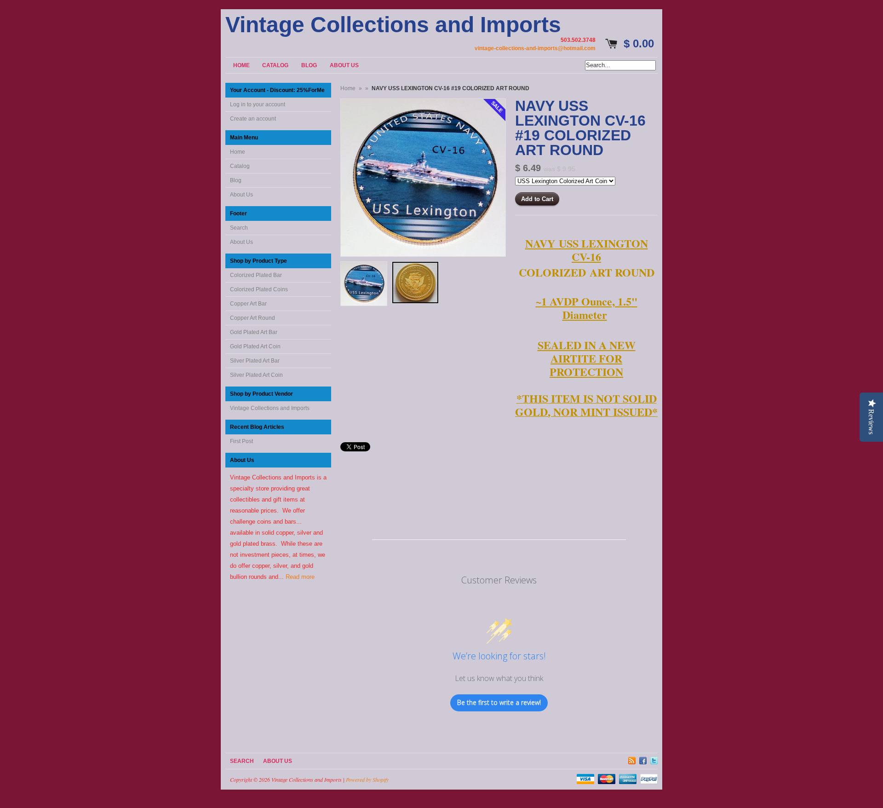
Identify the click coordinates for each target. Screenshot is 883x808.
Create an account (253, 118)
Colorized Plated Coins (259, 289)
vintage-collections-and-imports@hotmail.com (535, 48)
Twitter (654, 759)
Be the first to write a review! (499, 702)
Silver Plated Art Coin (256, 375)
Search (239, 228)
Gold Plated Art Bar (253, 332)
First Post (241, 441)
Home (237, 152)
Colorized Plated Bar (256, 275)
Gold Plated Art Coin (255, 346)
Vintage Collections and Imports (393, 25)
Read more (300, 576)
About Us (241, 194)
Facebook (643, 759)
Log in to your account (257, 104)
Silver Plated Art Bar (255, 361)
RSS (632, 759)
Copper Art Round (252, 318)
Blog (235, 180)
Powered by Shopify (367, 779)
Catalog (240, 166)
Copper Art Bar (248, 303)
